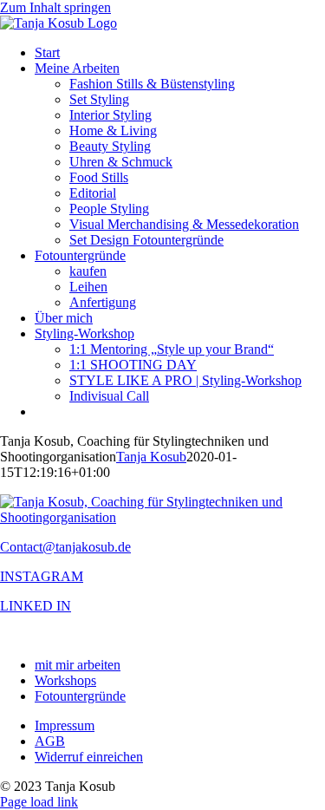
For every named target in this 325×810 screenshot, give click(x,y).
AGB (50, 741)
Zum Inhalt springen (55, 7)
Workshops (65, 680)
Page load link (39, 801)
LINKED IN (35, 605)
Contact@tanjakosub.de (65, 546)
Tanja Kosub (151, 456)
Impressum (64, 725)
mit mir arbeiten (77, 664)
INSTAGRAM (41, 576)
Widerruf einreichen (89, 756)
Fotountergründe (80, 696)
